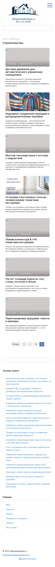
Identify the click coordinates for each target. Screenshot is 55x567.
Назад (16, 344)
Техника (9, 523)
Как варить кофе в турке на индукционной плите (28, 472)
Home (5, 39)
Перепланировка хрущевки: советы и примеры (27, 320)
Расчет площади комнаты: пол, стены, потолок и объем (24, 280)
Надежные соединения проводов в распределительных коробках (27, 115)
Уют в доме (11, 527)
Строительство (14, 39)
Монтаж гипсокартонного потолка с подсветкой (26, 157)
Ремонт (9, 514)
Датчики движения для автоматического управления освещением (23, 72)
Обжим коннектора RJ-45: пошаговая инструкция (21, 241)
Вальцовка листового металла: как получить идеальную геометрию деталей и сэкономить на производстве (28, 381)
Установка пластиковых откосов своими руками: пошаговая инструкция (25, 200)
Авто (8, 505)
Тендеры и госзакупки (16, 518)
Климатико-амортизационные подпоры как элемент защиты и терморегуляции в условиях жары (27, 457)
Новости (10, 509)
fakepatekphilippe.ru (23, 19)
